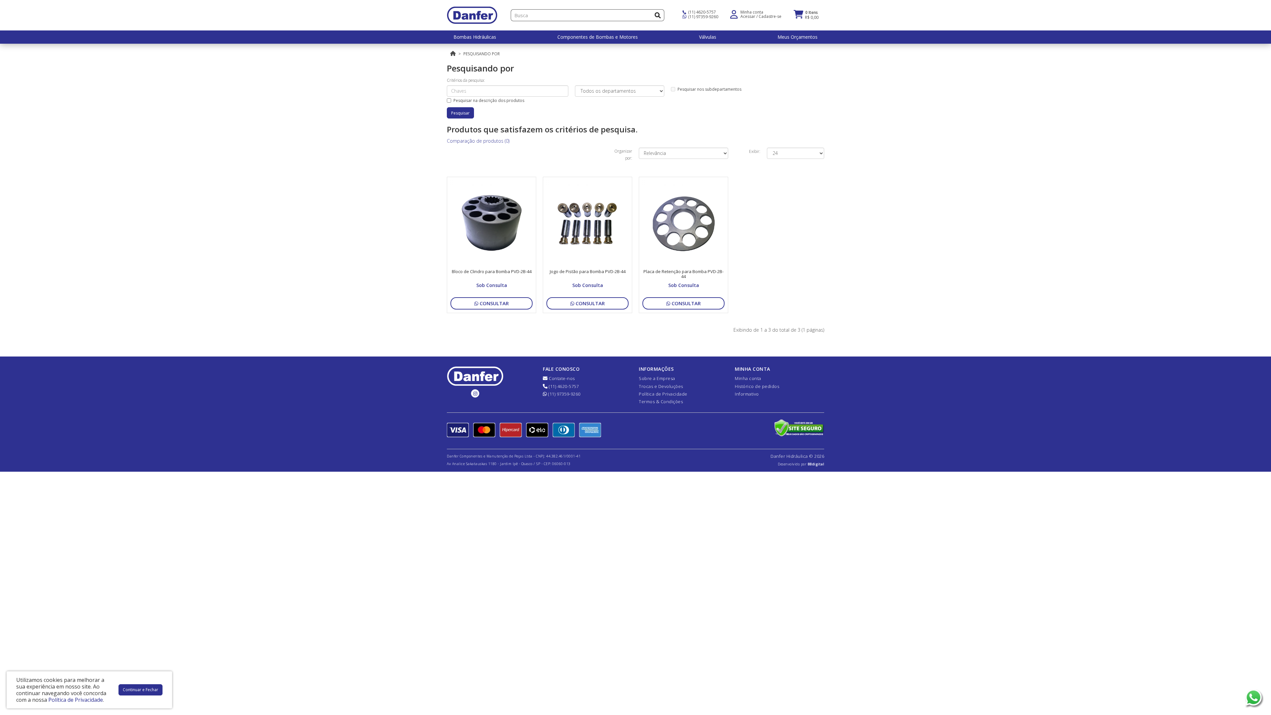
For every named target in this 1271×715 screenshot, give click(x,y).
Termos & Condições (661, 402)
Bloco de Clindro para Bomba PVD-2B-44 (492, 271)
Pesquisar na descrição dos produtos (488, 100)
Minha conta (748, 378)
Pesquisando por (481, 54)
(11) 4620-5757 (701, 12)
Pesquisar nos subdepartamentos (709, 89)
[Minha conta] (734, 14)
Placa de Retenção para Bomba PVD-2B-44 (683, 274)
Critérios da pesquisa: (466, 80)
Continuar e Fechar (140, 689)
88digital (816, 464)
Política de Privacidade (663, 394)
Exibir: (754, 151)
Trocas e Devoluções (661, 386)
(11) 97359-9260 (702, 17)
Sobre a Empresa (657, 378)
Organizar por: (623, 154)
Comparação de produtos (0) (478, 141)
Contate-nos (561, 378)
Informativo (747, 394)
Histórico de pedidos (757, 386)
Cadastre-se (770, 16)
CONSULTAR (493, 303)
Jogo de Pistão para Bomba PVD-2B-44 (588, 271)
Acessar (747, 16)
